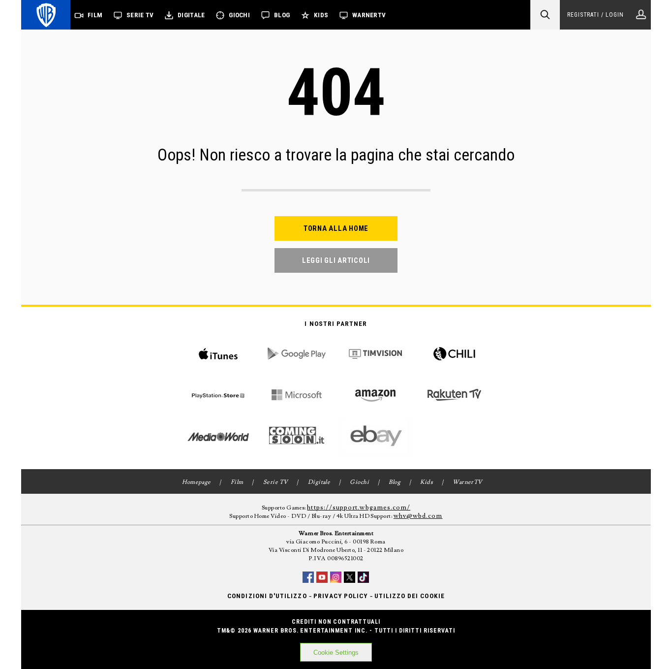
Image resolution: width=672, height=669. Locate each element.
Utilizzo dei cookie (409, 596)
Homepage (196, 482)
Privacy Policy (340, 596)
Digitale (191, 15)
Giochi (239, 15)
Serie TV (139, 15)
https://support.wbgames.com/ (358, 507)
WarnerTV (369, 15)
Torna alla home (336, 228)
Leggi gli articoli (336, 260)
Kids (321, 15)
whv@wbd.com (418, 515)
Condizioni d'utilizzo (266, 596)
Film (95, 15)
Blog (282, 15)
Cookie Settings (336, 652)
